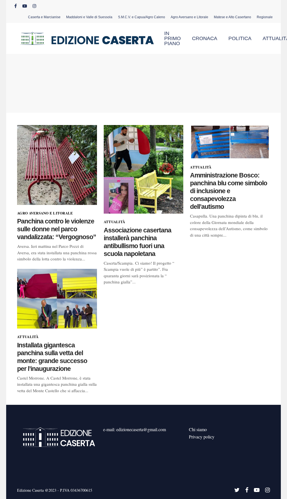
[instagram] (34, 6)
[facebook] (15, 6)
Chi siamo (198, 429)
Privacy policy (201, 437)
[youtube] (24, 6)
